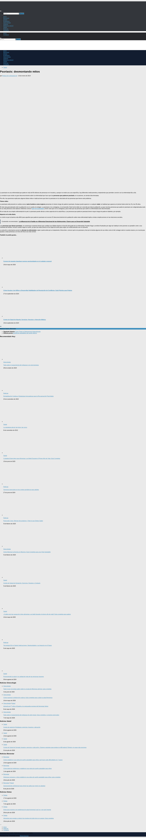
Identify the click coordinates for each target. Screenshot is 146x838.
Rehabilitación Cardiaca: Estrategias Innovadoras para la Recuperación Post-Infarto (28, 396)
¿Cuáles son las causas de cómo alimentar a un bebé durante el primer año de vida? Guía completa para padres (37, 614)
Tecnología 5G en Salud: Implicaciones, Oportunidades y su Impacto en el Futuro (27, 645)
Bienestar (6, 18)
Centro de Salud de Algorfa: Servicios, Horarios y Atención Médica (24, 319)
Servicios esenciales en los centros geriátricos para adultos (21, 489)
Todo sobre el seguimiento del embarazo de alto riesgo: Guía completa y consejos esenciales (31, 715)
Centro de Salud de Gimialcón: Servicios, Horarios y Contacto (21, 583)
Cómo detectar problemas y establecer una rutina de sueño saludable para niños (27, 768)
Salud (5, 27)
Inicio (5, 16)
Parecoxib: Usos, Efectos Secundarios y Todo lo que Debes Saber (23, 521)
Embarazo (6, 21)
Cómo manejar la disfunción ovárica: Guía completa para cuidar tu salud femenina (27, 697)
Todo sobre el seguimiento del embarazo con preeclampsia (21, 365)
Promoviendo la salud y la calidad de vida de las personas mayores (23, 676)
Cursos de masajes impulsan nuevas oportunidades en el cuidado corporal (27, 261)
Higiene (5, 24)
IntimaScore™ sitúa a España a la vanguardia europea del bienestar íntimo (25, 706)
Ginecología (7, 22)
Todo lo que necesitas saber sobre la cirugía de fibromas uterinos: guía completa (27, 689)
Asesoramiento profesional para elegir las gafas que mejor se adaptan (24, 786)
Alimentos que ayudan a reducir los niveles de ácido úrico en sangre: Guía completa (28, 818)
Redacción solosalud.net (9, 75)
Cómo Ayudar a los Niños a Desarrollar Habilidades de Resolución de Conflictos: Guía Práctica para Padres (37, 290)
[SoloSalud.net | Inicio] (18, 7)
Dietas (5, 19)
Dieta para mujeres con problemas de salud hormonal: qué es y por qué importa (27, 809)
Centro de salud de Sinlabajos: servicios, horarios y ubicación (21, 727)
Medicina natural (8, 25)
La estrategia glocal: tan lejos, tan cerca (15, 427)
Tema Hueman (24, 836)
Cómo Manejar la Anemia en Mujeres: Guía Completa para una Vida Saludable (27, 552)
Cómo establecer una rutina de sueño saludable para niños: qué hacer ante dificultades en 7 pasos (33, 760)
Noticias (5, 29)
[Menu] (0, 824)
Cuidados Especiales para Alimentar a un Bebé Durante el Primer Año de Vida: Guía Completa (31, 458)
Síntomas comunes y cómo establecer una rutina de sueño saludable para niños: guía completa (31, 777)
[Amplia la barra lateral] (0, 326)
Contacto (6, 30)
